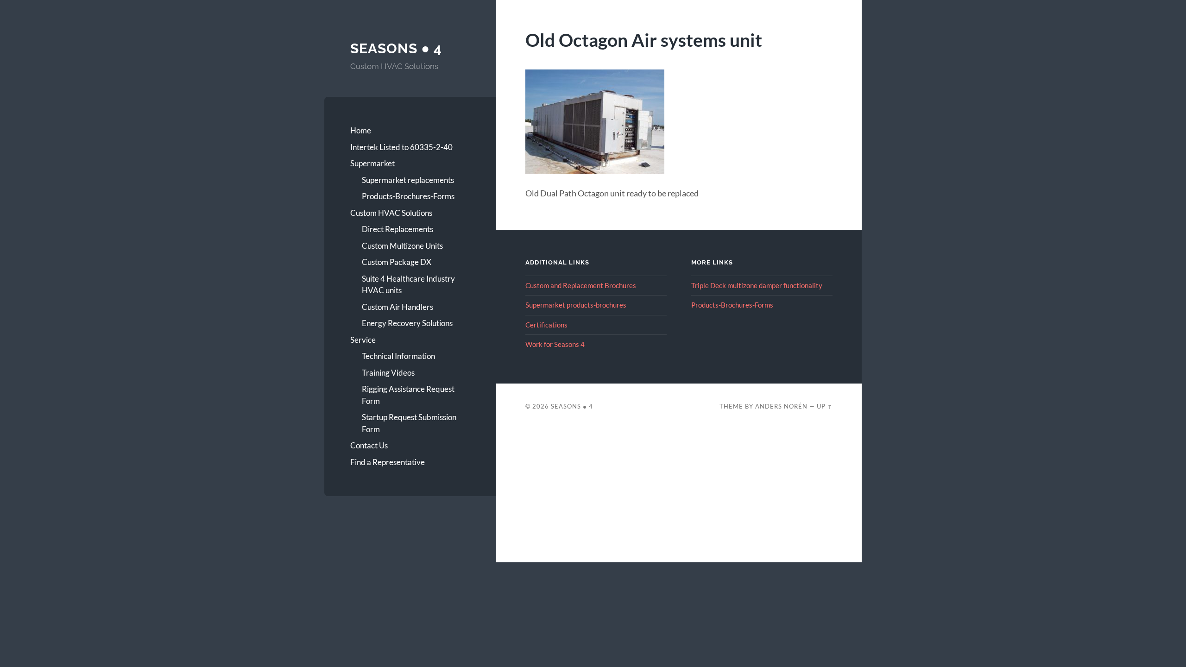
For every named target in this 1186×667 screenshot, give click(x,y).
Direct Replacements (397, 229)
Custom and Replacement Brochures (580, 285)
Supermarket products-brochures (575, 305)
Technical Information (398, 356)
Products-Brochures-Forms (408, 196)
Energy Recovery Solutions (407, 323)
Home (360, 130)
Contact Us (369, 445)
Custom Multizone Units (402, 246)
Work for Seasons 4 (555, 344)
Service (363, 340)
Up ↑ (825, 406)
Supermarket (372, 163)
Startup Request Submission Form (409, 423)
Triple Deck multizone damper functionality (756, 285)
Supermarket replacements (408, 180)
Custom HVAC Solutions (391, 213)
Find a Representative (387, 462)
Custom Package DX (396, 262)
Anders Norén (781, 406)
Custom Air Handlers (397, 307)
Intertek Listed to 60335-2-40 (401, 147)
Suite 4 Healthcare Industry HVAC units (408, 285)
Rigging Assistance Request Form (408, 395)
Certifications (546, 325)
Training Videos (388, 373)
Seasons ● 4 (396, 48)
